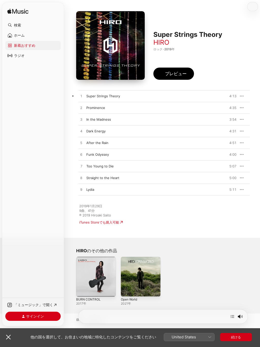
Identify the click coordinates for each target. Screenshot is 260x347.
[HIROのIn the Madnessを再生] (81, 119)
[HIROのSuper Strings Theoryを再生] (81, 96)
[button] (33, 25)
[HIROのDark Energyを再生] (81, 131)
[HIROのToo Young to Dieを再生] (81, 166)
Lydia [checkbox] (90, 189)
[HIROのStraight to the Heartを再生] (81, 178)
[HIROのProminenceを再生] (81, 108)
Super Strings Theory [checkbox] (103, 96)
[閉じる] (8, 337)
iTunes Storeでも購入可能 (99, 222)
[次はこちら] (232, 316)
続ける (236, 337)
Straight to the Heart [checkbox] (102, 178)
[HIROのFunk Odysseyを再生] (81, 154)
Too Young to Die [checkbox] (100, 166)
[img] (17, 11)
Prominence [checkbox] (95, 108)
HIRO (161, 42)
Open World (129, 299)
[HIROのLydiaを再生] (81, 189)
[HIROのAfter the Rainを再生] (81, 143)
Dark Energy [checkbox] (96, 131)
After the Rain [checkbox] (97, 143)
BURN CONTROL (88, 299)
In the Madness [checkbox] (98, 119)
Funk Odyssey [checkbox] (97, 154)
